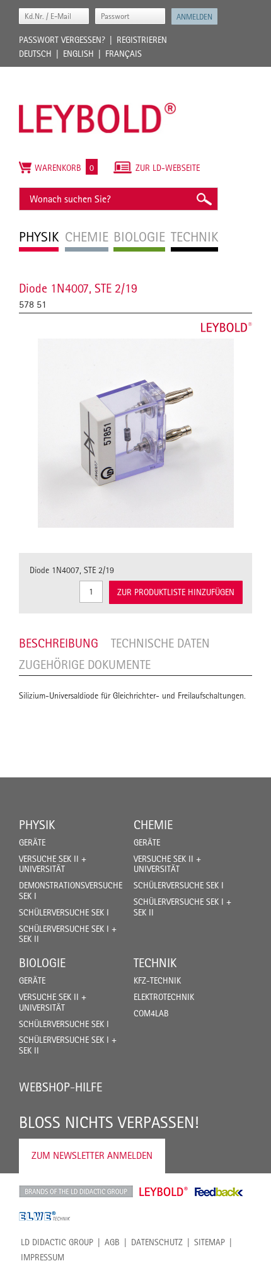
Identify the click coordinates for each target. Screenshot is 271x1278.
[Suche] (203, 199)
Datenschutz (157, 1242)
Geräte (32, 842)
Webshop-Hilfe (60, 1087)
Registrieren (142, 40)
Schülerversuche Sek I (64, 912)
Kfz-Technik (157, 980)
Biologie (42, 962)
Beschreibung (58, 643)
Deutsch (35, 54)
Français (123, 54)
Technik (155, 962)
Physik (37, 824)
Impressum (42, 1257)
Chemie (153, 824)
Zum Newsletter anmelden (92, 1155)
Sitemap (209, 1242)
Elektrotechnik (164, 997)
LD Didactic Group (57, 1242)
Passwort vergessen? (62, 40)
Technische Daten (160, 643)
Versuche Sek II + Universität (52, 864)
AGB (112, 1242)
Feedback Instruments (219, 1191)
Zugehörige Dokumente (85, 664)
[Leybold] (97, 73)
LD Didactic (76, 1191)
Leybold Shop (163, 1191)
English (78, 54)
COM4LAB (151, 1013)
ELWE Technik (45, 1216)
